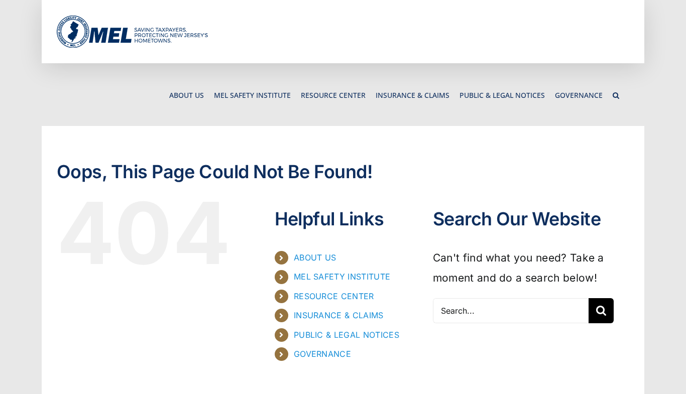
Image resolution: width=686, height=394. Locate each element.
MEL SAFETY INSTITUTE (342, 277)
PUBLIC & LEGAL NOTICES (346, 335)
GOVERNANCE (322, 354)
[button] (616, 94)
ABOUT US (315, 257)
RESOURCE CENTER (334, 296)
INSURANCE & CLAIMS (339, 315)
